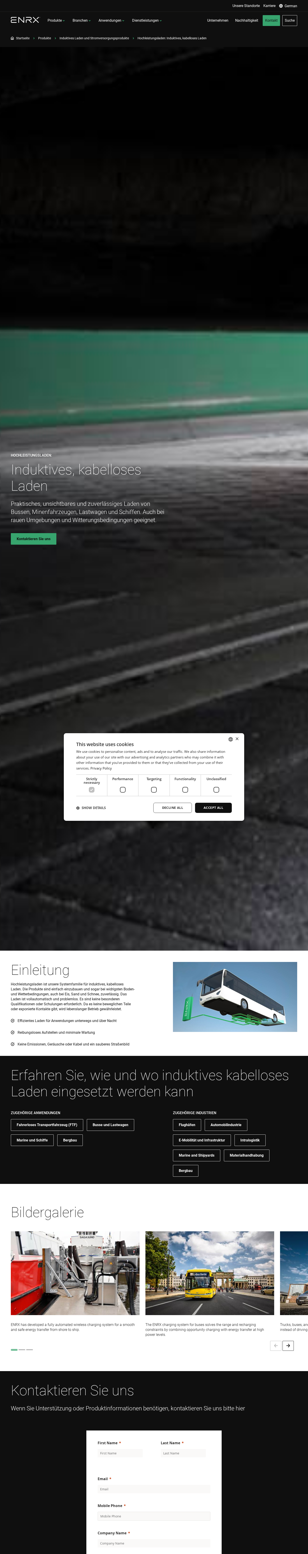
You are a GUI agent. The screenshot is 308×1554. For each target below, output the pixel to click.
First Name (107, 1442)
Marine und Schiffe (32, 1140)
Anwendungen (110, 20)
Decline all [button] (172, 807)
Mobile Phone (110, 1505)
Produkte (55, 20)
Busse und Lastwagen (110, 1125)
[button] (91, 808)
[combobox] (230, 739)
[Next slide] (288, 1346)
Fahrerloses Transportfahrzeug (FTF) (47, 1125)
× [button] (237, 739)
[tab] (14, 1350)
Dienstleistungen (145, 20)
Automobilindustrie (226, 1125)
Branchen (80, 20)
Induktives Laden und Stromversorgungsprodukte (94, 38)
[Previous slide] (275, 1346)
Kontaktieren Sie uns (34, 539)
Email (103, 1478)
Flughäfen (187, 1125)
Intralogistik (250, 1140)
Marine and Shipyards (196, 1155)
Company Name (112, 1533)
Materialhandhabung (247, 1155)
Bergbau (70, 1140)
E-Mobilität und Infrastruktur (202, 1140)
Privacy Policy (101, 768)
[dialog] (154, 777)
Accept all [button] (213, 807)
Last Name (170, 1442)
